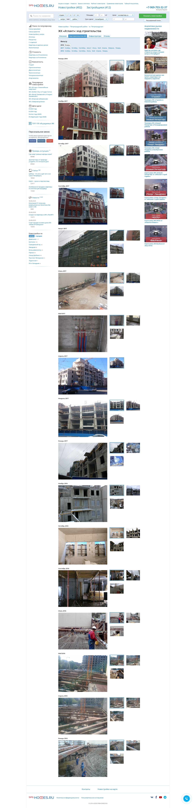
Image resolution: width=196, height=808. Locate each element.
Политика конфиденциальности (67, 798)
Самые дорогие (34, 32)
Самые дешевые (34, 29)
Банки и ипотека (84, 3)
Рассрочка (32, 40)
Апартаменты (33, 78)
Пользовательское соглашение (92, 798)
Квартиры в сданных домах (38, 45)
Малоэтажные (34, 48)
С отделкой (33, 42)
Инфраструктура (95, 36)
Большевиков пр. (35, 250)
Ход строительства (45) (77, 36)
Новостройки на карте (107, 789)
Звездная (32, 247)
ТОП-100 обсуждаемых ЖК (43, 123)
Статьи (36, 170)
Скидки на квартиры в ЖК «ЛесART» (41, 215)
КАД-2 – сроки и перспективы (39, 181)
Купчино (32, 242)
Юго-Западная (34, 263)
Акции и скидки (63, 3)
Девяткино (32, 239)
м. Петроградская (96, 27)
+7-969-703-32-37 (156, 7)
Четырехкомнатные (36, 75)
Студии (31, 65)
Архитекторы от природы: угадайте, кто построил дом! (39, 160)
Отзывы (107, 36)
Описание (63, 36)
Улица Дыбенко (34, 255)
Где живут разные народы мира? (40, 154)
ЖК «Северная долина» (37, 102)
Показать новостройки (152, 16)
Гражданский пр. (35, 244)
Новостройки (63, 27)
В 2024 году (33, 111)
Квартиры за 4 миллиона (37, 57)
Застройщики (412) (99, 7)
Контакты (86, 789)
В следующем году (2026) (37, 117)
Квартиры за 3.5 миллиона (38, 55)
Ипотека (32, 37)
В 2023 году (33, 109)
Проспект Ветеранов (36, 258)
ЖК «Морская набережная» (38, 99)
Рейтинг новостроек (98, 3)
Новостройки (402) (70, 7)
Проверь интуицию (41, 151)
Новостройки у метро (36, 34)
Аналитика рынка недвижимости (153, 27)
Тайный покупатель (131, 3)
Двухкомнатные (34, 70)
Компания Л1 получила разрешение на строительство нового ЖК (39, 205)
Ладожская (33, 261)
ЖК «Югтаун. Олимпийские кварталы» (38, 88)
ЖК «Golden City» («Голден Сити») (40, 92)
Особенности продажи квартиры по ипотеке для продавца (40, 188)
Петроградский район (78, 27)
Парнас (31, 253)
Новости (74, 3)
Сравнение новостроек (115, 3)
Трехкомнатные (34, 73)
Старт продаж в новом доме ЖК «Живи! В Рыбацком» (40, 223)
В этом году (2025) (35, 114)
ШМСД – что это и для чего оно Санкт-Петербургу (40, 174)
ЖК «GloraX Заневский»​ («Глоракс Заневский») (40, 95)
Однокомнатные (35, 67)
